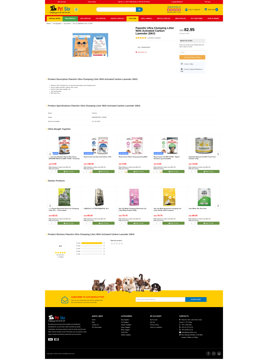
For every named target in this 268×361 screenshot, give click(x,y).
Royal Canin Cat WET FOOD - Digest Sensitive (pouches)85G (167, 157)
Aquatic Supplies (126, 325)
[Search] (139, 9)
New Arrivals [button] (70, 18)
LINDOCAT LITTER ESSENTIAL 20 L (96, 208)
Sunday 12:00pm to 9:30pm (189, 337)
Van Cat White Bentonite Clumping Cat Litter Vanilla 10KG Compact (167, 209)
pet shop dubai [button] (196, 18)
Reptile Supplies (126, 335)
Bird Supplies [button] (180, 18)
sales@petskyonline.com (189, 332)
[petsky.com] (60, 9)
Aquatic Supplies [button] (117, 18)
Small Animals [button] (146, 18)
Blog (93, 322)
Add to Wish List (142, 52)
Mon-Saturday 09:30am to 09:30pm (192, 335)
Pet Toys (207, 2)
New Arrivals (62, 2)
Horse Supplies (125, 327)
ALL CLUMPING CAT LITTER (82, 23)
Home (49, 23)
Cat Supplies (57, 23)
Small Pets (124, 332)
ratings (60, 257)
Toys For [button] (132, 18)
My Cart (152, 322)
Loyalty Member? (177, 2)
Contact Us (95, 325)
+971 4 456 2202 (186, 325)
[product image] (90, 45)
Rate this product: (116, 240)
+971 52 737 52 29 (143, 2)
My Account (153, 320)
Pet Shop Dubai (96, 327)
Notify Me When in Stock (192, 57)
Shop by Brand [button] (213, 18)
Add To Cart (69, 171)
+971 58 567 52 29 (187, 330)
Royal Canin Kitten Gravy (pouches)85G (133, 157)
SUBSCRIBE (196, 299)
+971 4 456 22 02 (130, 2)
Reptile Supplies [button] (163, 18)
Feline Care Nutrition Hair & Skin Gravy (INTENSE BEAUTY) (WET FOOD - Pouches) (64, 157)
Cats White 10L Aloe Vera (197, 208)
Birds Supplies (125, 330)
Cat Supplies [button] (101, 18)
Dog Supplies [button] (85, 18)
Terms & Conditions (156, 327)
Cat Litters (67, 23)
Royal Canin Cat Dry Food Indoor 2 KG (97, 157)
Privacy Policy (154, 325)
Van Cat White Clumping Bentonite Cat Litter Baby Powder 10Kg (132, 209)
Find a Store (92, 2)
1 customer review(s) (154, 38)
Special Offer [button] (54, 18)
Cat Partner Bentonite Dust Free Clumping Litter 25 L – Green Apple (64, 209)
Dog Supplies (125, 320)
